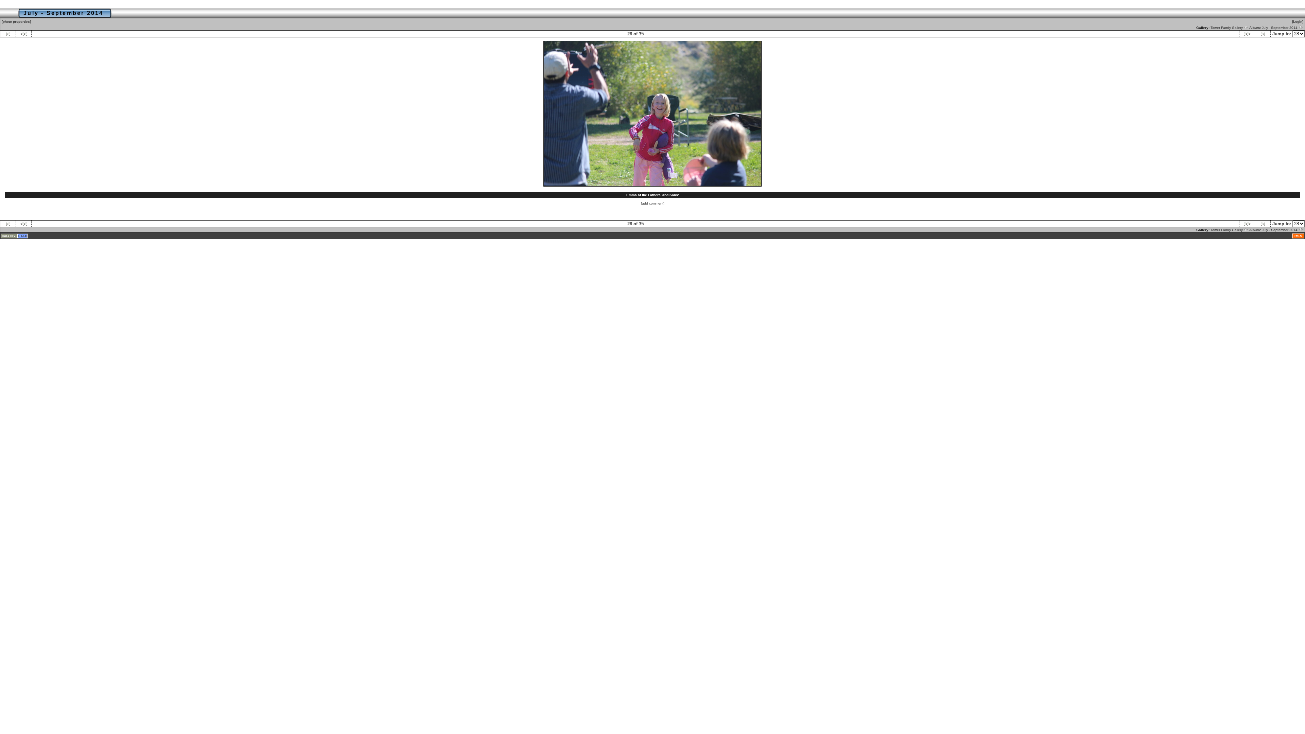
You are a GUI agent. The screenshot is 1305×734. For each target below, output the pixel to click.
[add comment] (652, 203)
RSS (1298, 236)
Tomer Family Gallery (1227, 28)
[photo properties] (16, 21)
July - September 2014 (1280, 28)
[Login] (1297, 21)
